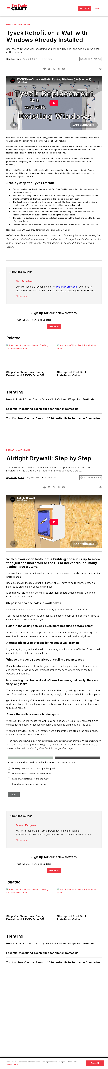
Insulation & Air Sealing (18, 24)
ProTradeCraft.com (67, 286)
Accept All (95, 1063)
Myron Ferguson (15, 477)
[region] (54, 1063)
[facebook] (44, 68)
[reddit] (58, 68)
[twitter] (54, 68)
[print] (100, 68)
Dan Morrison (13, 59)
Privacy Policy (12, 1064)
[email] (63, 68)
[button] (8, 8)
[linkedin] (49, 68)
